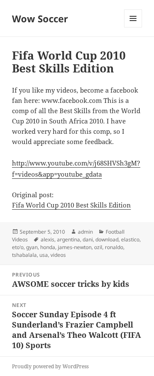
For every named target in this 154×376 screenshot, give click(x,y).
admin (85, 231)
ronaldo (114, 247)
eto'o (18, 247)
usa (43, 255)
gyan (32, 247)
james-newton (75, 247)
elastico (130, 239)
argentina (68, 239)
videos (58, 255)
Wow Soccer (40, 18)
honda (47, 247)
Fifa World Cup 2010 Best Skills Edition (71, 205)
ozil (98, 247)
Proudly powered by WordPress (50, 366)
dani (88, 239)
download (106, 239)
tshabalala (24, 255)
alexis (47, 239)
